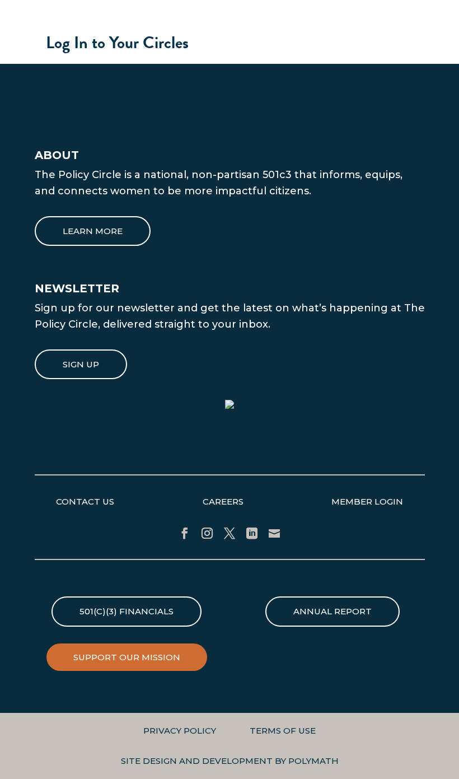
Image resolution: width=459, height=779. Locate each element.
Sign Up (81, 364)
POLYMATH (313, 760)
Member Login (367, 501)
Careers (223, 501)
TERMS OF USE (283, 730)
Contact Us (85, 501)
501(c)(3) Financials (126, 611)
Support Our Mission (126, 657)
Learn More (93, 231)
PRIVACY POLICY (179, 730)
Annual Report (332, 611)
